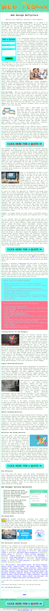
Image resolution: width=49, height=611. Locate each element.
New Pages (7, 599)
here (20, 483)
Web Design (4, 263)
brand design (22, 550)
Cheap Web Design (22, 571)
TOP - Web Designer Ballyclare (10, 587)
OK (31, 610)
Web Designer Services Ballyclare (16, 487)
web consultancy (40, 557)
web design (23, 274)
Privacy (46, 599)
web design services (13, 245)
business (44, 213)
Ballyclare (23, 263)
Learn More (25, 610)
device (10, 197)
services (37, 219)
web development (39, 555)
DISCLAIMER (44, 11)
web (16, 220)
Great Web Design (6, 92)
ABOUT (35, 11)
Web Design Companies (40, 564)
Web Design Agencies (8, 571)
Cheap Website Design (24, 564)
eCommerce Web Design (26, 569)
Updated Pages (12, 599)
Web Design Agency (16, 568)
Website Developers (30, 568)
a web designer (10, 549)
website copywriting (16, 558)
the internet (39, 31)
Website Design (6, 566)
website (31, 26)
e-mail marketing (23, 560)
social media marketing (16, 557)
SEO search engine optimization (27, 552)
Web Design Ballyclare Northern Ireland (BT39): (17, 22)
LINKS (31, 11)
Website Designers (20, 574)
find (6, 474)
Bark (33, 256)
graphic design (6, 554)
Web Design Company (34, 566)
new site (19, 73)
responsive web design (36, 191)
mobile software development (35, 554)
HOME (27, 11)
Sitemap (2, 599)
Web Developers (10, 564)
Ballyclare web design (14, 71)
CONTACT (39, 11)
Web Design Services (40, 569)
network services (15, 555)
